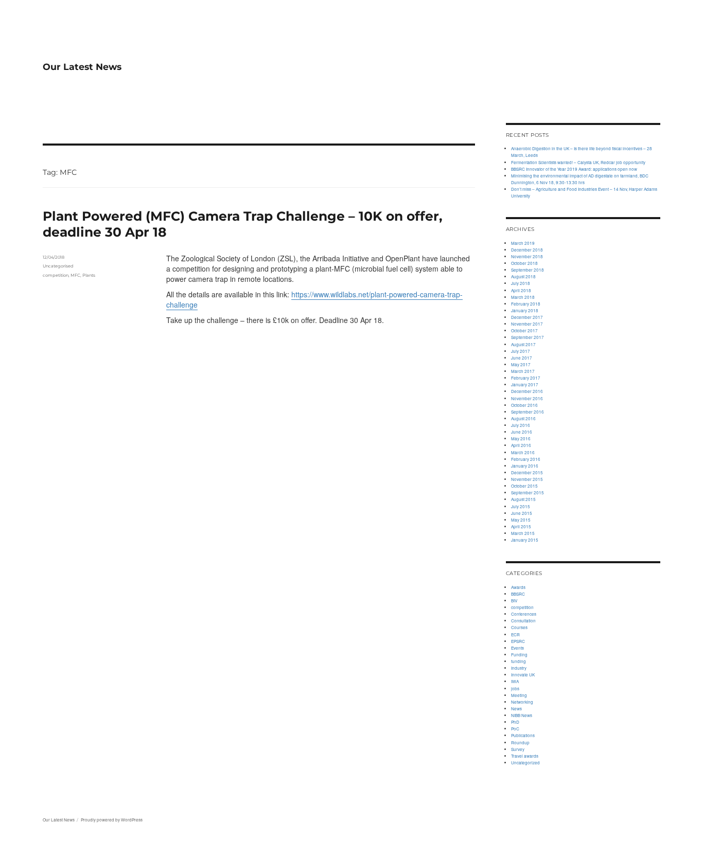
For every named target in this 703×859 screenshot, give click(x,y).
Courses (519, 627)
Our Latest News (82, 66)
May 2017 (521, 364)
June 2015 (521, 513)
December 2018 (527, 250)
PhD (515, 722)
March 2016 (523, 452)
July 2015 (520, 506)
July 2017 (520, 351)
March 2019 (523, 243)
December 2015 (527, 472)
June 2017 (521, 358)
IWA (515, 681)
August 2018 (523, 276)
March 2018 (523, 297)
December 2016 (527, 391)
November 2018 (527, 256)
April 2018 (521, 290)
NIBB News (521, 715)
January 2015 (524, 540)
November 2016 (527, 398)
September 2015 (527, 492)
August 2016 (523, 418)
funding (518, 661)
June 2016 (521, 432)
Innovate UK (523, 674)
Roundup (520, 742)
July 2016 (520, 425)
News (516, 708)
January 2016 (524, 466)
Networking (522, 702)
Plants (88, 275)
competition (55, 275)
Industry (518, 668)
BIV (514, 600)
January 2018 (524, 310)
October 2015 (524, 486)
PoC (515, 728)
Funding (519, 654)
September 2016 (527, 412)
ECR (515, 634)
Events (517, 648)
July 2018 (520, 283)
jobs (515, 688)
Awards (518, 587)
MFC (75, 275)
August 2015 (523, 499)
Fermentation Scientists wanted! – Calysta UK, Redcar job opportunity (578, 162)
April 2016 (521, 445)
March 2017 (523, 371)
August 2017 (523, 344)
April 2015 (521, 526)
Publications (523, 735)
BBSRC (518, 594)
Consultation (523, 620)
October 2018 (524, 263)
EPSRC (518, 641)
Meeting (519, 695)
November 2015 (527, 479)
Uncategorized (525, 762)
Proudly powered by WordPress (112, 819)
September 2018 (527, 270)
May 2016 (521, 438)
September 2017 (527, 337)
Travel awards (524, 756)
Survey (517, 749)
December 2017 (527, 317)
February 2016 (525, 459)
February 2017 (525, 378)
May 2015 (521, 520)
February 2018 (525, 304)
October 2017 (524, 330)
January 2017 (524, 384)
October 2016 (524, 405)
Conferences (523, 614)
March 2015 (523, 533)
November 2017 (527, 324)
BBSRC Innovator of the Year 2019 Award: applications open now (574, 169)
